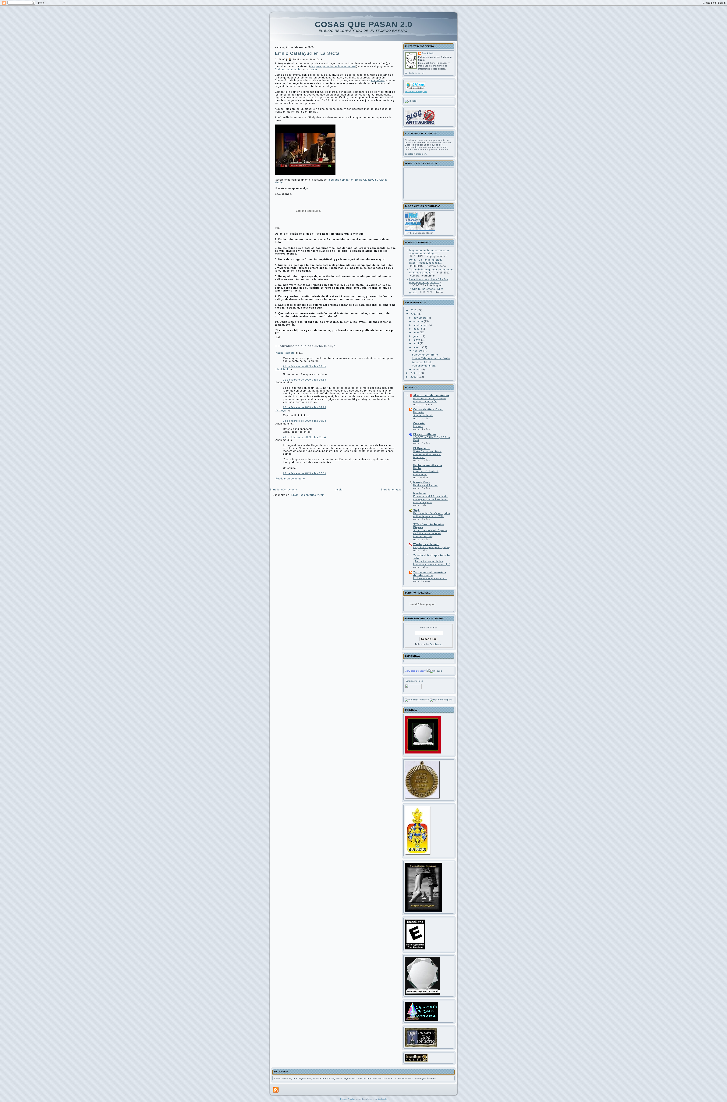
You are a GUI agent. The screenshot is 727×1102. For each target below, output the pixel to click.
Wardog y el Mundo (426, 544)
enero (417, 369)
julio (416, 332)
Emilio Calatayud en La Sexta (307, 53)
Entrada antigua (391, 489)
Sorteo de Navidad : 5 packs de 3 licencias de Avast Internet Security (430, 533)
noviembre (420, 317)
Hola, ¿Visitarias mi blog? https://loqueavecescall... (425, 261)
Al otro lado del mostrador (431, 395)
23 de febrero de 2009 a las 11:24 (304, 437)
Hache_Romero (285, 352)
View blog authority (415, 671)
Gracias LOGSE (422, 362)
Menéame (419, 493)
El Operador (421, 448)
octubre (418, 321)
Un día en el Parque (425, 485)
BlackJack (282, 369)
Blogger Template (348, 1099)
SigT (416, 510)
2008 (413, 373)
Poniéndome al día (424, 365)
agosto (418, 328)
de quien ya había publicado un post (333, 66)
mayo (417, 339)
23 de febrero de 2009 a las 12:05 (304, 473)
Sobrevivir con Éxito (425, 354)
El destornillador (424, 434)
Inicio (338, 489)
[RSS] (276, 1090)
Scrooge (280, 410)
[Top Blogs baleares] (417, 700)
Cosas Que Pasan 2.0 (363, 24)
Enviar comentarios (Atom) (308, 494)
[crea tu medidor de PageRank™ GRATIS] (428, 671)
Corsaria (419, 423)
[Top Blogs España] (441, 700)
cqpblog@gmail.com (416, 154)
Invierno (418, 426)
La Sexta (311, 69)
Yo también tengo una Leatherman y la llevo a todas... (431, 271)
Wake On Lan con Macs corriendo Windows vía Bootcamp (427, 454)
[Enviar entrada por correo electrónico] (277, 336)
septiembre (420, 325)
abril (416, 343)
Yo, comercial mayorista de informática (429, 574)
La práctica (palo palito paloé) (431, 547)
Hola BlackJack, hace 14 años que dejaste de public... (428, 281)
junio (416, 336)
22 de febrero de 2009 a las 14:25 (304, 407)
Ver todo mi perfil (414, 73)
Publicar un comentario (290, 478)
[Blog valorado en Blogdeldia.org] (415, 85)
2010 (413, 310)
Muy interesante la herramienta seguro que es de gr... (429, 252)
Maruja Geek (421, 482)
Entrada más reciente (283, 489)
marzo (417, 347)
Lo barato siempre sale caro (430, 578)
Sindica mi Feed (414, 681)
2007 (413, 376)
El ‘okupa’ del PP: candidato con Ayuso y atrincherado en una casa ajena (430, 499)
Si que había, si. (423, 415)
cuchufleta (378, 80)
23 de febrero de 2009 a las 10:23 (304, 420)
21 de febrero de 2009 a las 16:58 (304, 379)
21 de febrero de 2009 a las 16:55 (304, 366)
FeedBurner (436, 644)
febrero (418, 350)
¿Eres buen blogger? (416, 92)
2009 (413, 314)
